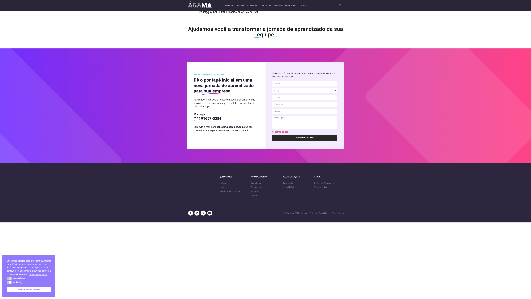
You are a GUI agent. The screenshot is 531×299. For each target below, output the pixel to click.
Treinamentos (257, 187)
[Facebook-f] (190, 213)
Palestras (255, 191)
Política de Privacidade (324, 183)
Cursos (254, 195)
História (223, 183)
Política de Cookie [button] (38, 274)
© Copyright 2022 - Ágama (295, 213)
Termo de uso (281, 131)
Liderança (224, 187)
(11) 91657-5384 (207, 118)
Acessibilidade (289, 187)
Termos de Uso (320, 187)
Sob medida (288, 183)
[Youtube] (209, 213)
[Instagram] (203, 213)
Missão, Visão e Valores (230, 191)
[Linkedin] (196, 213)
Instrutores (256, 183)
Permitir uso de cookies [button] (29, 289)
